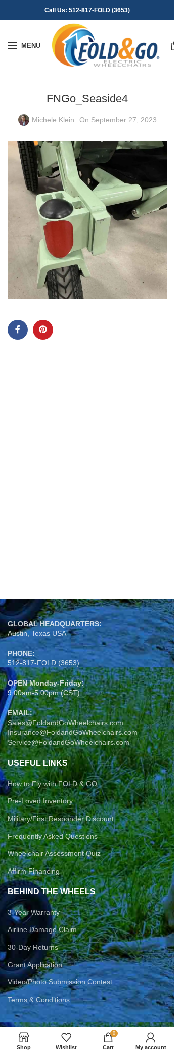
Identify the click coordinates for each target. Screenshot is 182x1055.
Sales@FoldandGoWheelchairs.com (65, 723)
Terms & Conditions (39, 1000)
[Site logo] (105, 45)
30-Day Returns (33, 947)
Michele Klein (53, 120)
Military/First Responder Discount (61, 819)
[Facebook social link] (18, 330)
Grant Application (35, 965)
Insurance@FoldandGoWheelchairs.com (73, 732)
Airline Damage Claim (42, 929)
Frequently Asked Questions (53, 836)
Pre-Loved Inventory (40, 801)
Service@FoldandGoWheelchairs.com (68, 742)
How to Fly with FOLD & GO (52, 784)
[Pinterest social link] (43, 330)
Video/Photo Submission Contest (60, 982)
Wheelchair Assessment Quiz (54, 853)
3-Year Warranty (34, 912)
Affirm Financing (34, 871)
